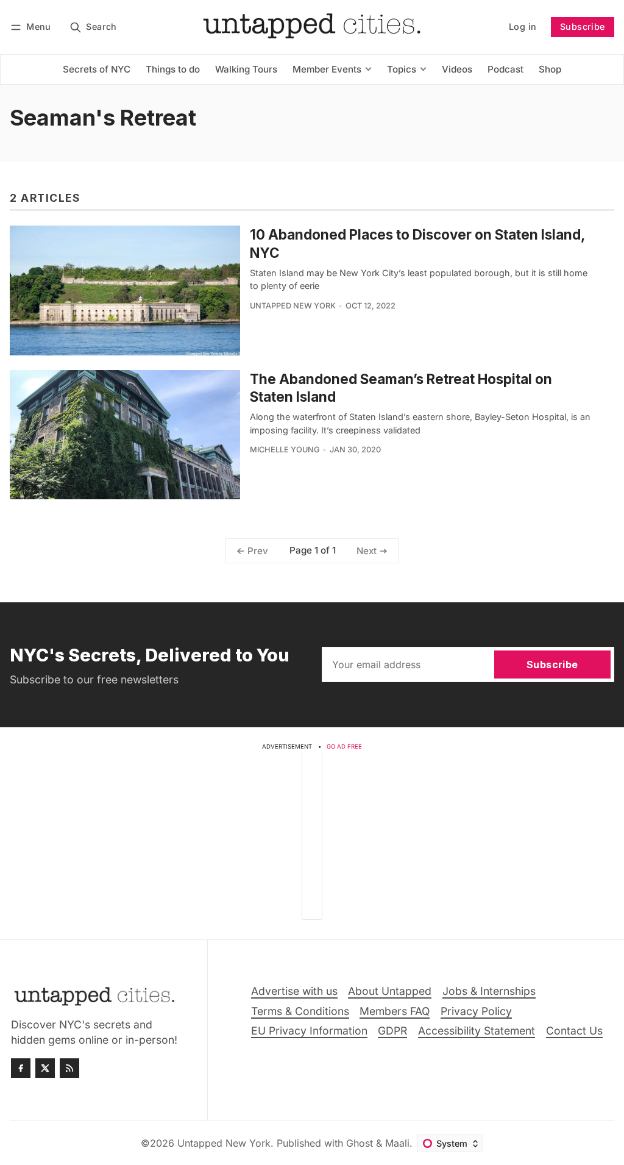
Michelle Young (285, 449)
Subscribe (582, 26)
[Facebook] (20, 1068)
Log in (522, 26)
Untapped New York (293, 305)
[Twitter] (45, 1068)
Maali (397, 1143)
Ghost (359, 1143)
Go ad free (344, 746)
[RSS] (69, 1068)
